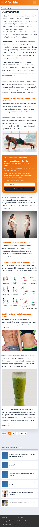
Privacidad (12, 521)
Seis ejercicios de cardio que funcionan (17, 117)
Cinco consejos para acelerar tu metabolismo (19, 81)
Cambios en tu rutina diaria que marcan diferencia (17, 315)
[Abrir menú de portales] (2, 2)
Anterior (4, 433)
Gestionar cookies (17, 524)
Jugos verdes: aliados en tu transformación (18, 355)
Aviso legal (5, 521)
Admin (27, 524)
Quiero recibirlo (19, 189)
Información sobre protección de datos (15, 180)
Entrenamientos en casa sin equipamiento (18, 262)
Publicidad (26, 521)
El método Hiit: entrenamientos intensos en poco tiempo (18, 99)
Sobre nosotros (6, 524)
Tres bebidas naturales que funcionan (16, 242)
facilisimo (14, 2)
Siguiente (23, 433)
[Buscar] (34, 2)
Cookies (19, 521)
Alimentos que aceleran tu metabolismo (17, 197)
